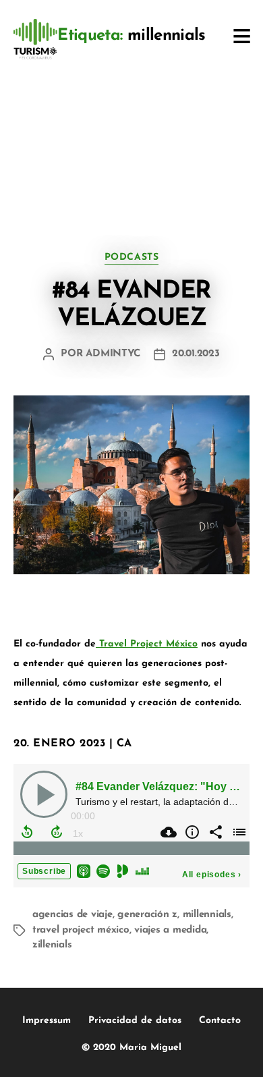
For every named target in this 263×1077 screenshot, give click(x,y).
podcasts (131, 257)
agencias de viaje (72, 915)
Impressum (46, 1021)
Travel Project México (147, 644)
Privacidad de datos (134, 1021)
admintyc (113, 354)
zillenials (51, 945)
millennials (207, 915)
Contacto (220, 1021)
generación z (147, 915)
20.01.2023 (195, 354)
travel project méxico (80, 930)
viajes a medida (170, 930)
